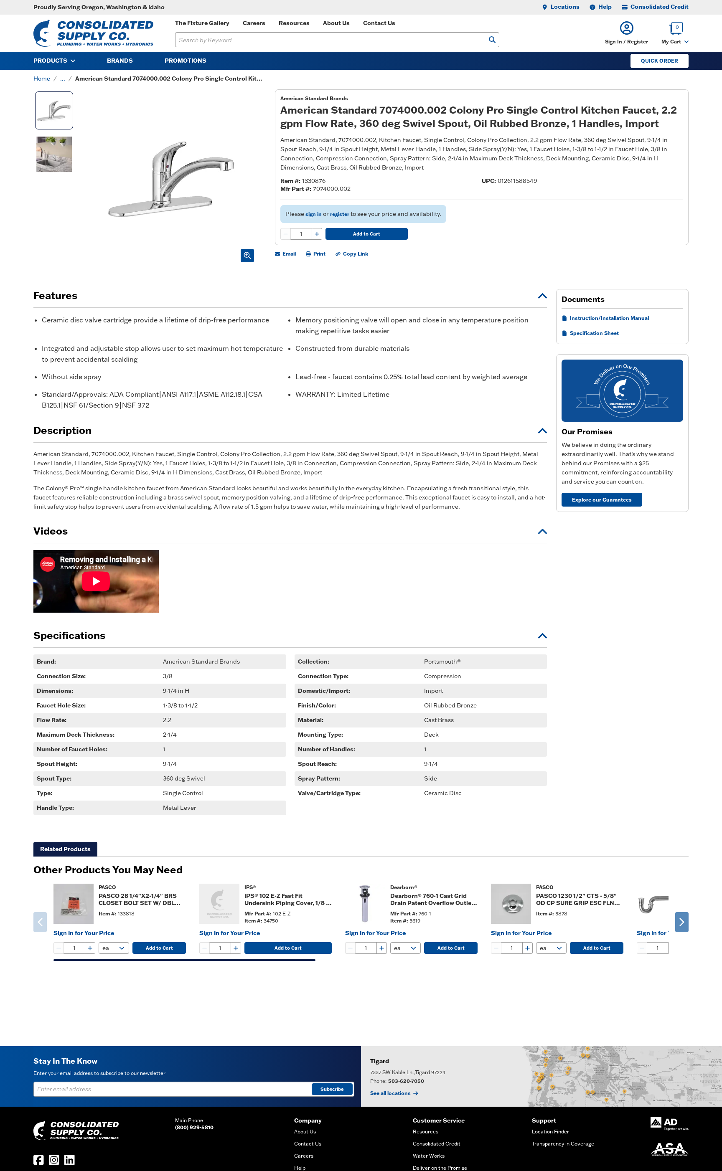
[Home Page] (93, 33)
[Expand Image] (247, 255)
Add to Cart (366, 234)
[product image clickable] (73, 904)
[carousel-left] (40, 922)
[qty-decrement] (286, 233)
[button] (626, 33)
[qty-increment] (317, 233)
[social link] (38, 1160)
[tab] (65, 849)
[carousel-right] (682, 922)
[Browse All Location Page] (541, 1076)
